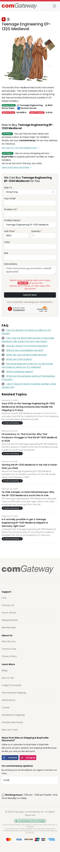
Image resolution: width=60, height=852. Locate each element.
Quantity (36, 231)
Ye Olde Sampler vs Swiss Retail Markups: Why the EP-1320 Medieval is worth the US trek (28, 493)
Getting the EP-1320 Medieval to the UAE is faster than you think (29, 466)
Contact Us (8, 605)
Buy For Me (8, 677)
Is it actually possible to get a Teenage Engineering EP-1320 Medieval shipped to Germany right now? (25, 523)
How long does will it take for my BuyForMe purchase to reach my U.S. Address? (27, 365)
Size (6, 253)
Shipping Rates (10, 620)
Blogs (5, 670)
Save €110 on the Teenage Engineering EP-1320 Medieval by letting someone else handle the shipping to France (28, 407)
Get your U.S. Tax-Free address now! (19, 147)
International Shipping (14, 692)
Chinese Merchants (12, 722)
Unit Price (10, 231)
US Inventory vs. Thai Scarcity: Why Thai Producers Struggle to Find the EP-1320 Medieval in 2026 (29, 437)
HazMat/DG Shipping (13, 715)
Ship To (8, 187)
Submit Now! (30, 294)
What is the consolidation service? (25, 350)
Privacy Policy (9, 656)
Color (7, 242)
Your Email (9, 198)
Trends (5, 707)
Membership (9, 627)
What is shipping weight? (19, 371)
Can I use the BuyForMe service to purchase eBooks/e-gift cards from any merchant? (28, 339)
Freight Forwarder (12, 685)
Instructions (10, 264)
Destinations (8, 700)
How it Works (9, 612)
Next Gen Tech (10, 729)
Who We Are (8, 641)
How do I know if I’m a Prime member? (27, 345)
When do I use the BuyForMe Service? (26, 354)
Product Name (12, 220)
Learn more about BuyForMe (16, 167)
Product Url (11, 209)
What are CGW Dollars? (19, 359)
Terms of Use (9, 649)
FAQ (4, 597)
